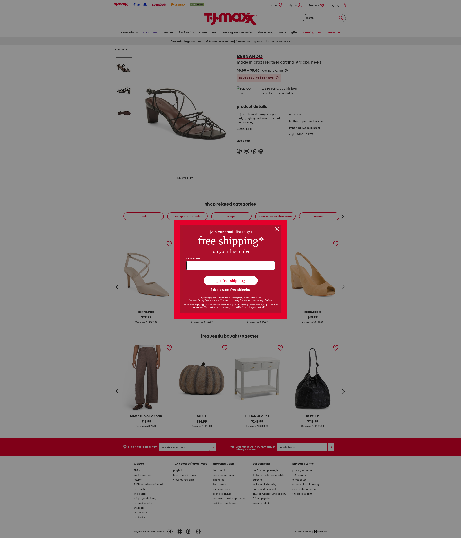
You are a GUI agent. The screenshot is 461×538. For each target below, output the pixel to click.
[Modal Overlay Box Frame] (230, 269)
